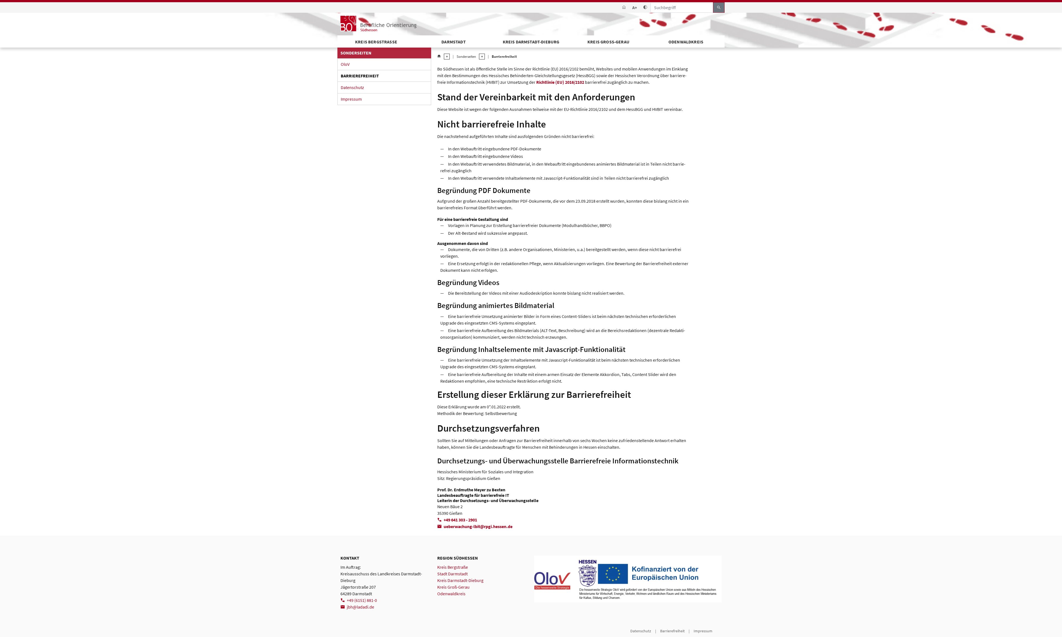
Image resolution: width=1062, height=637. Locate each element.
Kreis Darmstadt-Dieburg (531, 42)
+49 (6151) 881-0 (362, 600)
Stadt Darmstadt (452, 573)
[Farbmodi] (645, 7)
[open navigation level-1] (445, 56)
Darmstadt (453, 42)
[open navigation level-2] (480, 56)
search (719, 7)
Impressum (351, 99)
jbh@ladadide (360, 607)
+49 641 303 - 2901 (460, 520)
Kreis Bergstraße (452, 567)
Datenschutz (352, 87)
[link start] (624, 7)
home (439, 56)
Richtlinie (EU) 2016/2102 (560, 82)
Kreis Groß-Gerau (608, 42)
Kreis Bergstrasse (376, 42)
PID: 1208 (348, 630)
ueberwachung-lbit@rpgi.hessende (478, 526)
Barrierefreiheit (360, 76)
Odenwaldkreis (685, 42)
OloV (345, 64)
